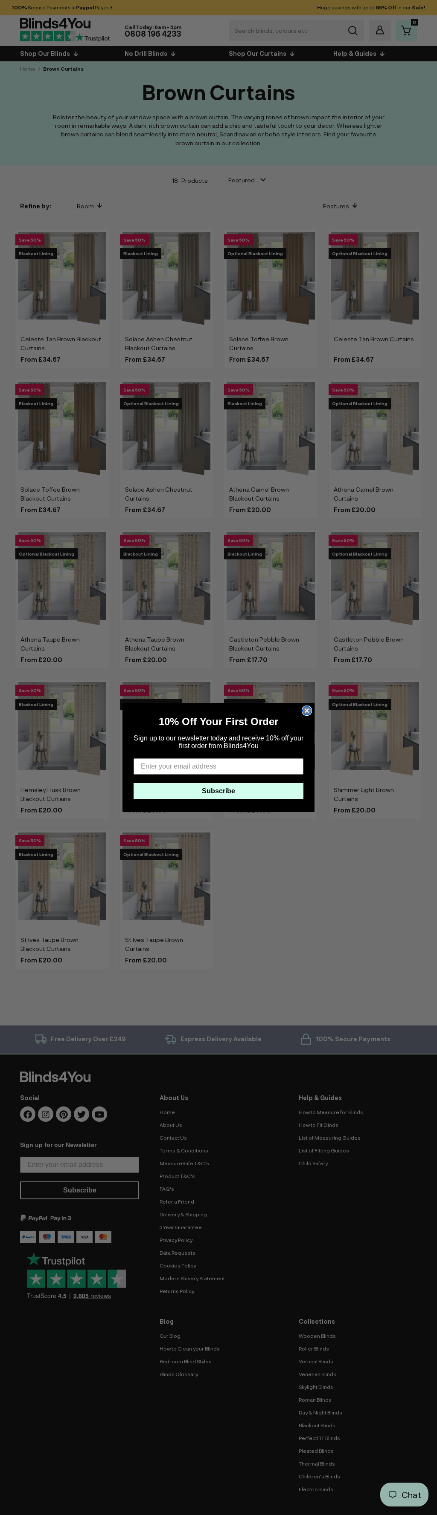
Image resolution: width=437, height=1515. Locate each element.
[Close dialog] (307, 710)
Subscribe (218, 791)
